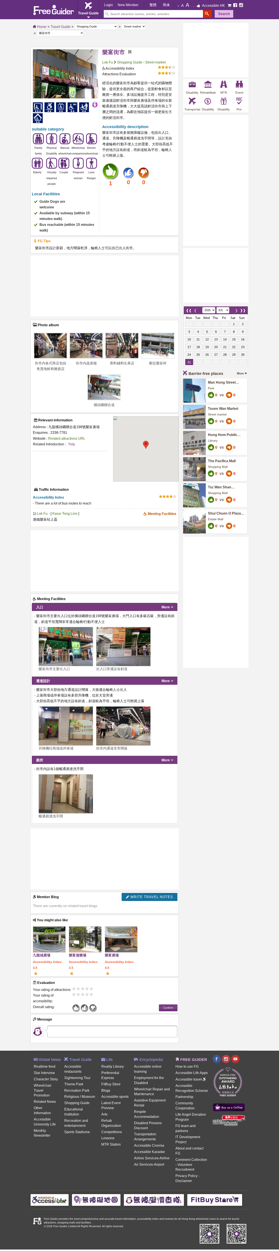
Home (41, 27)
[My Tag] (128, 52)
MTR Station (111, 1144)
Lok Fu (107, 62)
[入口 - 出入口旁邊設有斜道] (123, 646)
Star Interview (44, 1073)
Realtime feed (44, 1066)
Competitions (111, 1132)
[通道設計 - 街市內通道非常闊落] (123, 726)
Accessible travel (189, 1079)
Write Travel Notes (151, 897)
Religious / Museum (79, 1096)
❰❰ (189, 309)
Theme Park (73, 1084)
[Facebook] (235, 5)
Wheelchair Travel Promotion (42, 1090)
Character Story (46, 1079)
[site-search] (207, 14)
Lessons (107, 1138)
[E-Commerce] (230, 5)
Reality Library (112, 1066)
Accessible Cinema (149, 1145)
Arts (104, 1114)
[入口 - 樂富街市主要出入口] (66, 646)
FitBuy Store (111, 1084)
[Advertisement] (105, 286)
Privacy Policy (186, 1176)
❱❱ (243, 309)
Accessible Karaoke (149, 1152)
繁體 (153, 5)
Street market (155, 62)
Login (108, 5)
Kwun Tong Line (65, 513)
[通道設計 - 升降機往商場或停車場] (66, 726)
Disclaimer (183, 1181)
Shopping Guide (129, 62)
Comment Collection (191, 1160)
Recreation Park (76, 1090)
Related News (45, 1101)
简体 (166, 5)
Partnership (184, 1097)
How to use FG (187, 1066)
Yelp (71, 444)
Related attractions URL (66, 438)
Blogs (105, 1090)
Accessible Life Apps (191, 1073)
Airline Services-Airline (152, 1158)
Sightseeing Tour (77, 1078)
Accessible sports (115, 1096)
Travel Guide (60, 27)
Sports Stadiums (77, 1132)
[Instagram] (241, 5)
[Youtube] (235, 1059)
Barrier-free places (206, 373)
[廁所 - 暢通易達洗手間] (66, 793)
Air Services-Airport (149, 1164)
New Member (128, 5)
